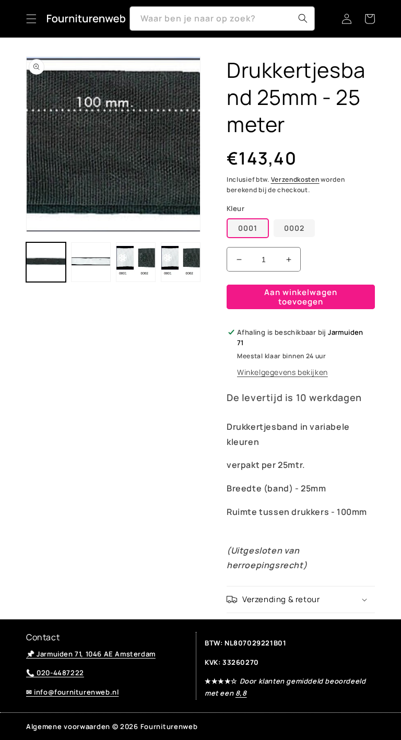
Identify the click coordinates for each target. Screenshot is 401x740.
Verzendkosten (295, 179)
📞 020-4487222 (55, 672)
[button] (31, 18)
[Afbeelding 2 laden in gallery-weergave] (91, 262)
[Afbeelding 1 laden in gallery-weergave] (46, 262)
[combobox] (222, 18)
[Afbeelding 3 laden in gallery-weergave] (136, 262)
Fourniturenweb (169, 726)
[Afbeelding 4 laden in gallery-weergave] (180, 262)
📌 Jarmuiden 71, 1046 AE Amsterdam (91, 654)
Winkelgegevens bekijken (282, 372)
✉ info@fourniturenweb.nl (72, 692)
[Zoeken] (302, 18)
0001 (247, 228)
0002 (294, 228)
